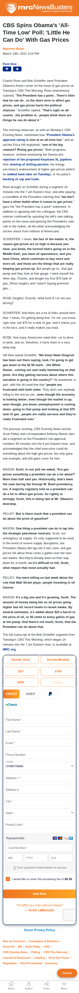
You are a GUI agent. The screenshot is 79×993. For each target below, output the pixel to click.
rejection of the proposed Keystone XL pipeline (37, 159)
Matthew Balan (13, 48)
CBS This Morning (55, 952)
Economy (51, 963)
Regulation (10, 963)
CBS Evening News (15, 952)
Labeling (39, 957)
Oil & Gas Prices (58, 957)
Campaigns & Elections (44, 941)
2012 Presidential (31, 963)
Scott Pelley (32, 946)
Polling (35, 952)
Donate (67, 973)
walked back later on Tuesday (28, 174)
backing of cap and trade (21, 179)
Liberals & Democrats (16, 957)
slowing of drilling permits (29, 164)
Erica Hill (8, 946)
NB (20, 946)
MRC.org (9, 649)
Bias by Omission (14, 941)
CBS (47, 946)
